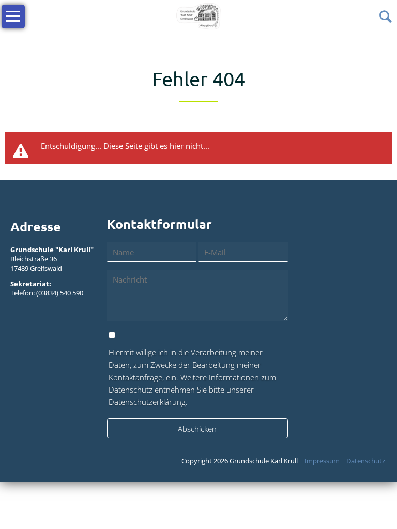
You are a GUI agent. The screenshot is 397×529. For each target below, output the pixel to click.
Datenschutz (365, 460)
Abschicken (197, 429)
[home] (198, 15)
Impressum (322, 460)
